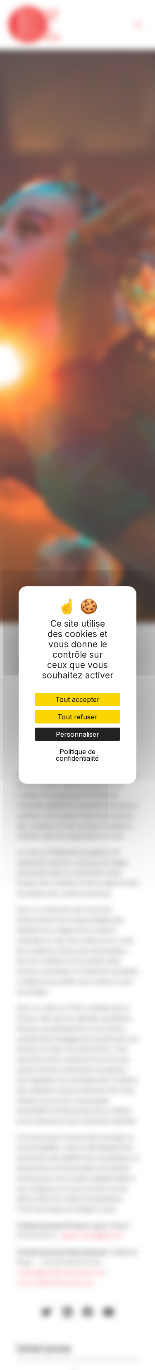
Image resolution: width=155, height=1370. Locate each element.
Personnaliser (77, 734)
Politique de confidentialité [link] (77, 754)
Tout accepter (77, 699)
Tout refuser (77, 717)
